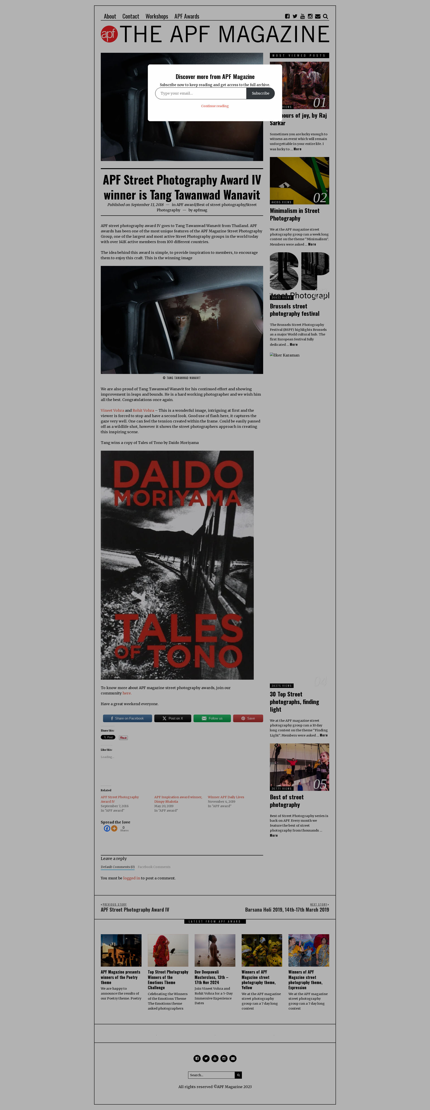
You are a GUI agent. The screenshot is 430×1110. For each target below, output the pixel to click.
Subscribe (260, 93)
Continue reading (215, 106)
